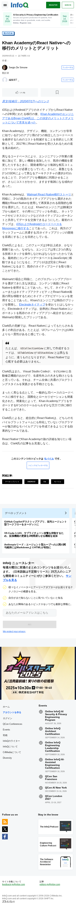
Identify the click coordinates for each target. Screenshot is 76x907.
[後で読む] (57, 92)
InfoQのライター (11, 741)
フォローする (67, 67)
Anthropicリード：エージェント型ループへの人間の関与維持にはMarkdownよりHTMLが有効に (35, 546)
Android (31, 481)
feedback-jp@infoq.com (13, 884)
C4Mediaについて (12, 752)
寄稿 (5, 735)
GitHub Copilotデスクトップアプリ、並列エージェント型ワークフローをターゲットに (35, 523)
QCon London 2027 (53, 797)
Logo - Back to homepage (20, 4)
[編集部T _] (4, 80)
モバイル (8, 33)
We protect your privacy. (14, 631)
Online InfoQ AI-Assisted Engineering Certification (54, 763)
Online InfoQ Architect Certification (52, 731)
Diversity (7, 758)
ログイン (7, 718)
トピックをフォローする (38, 465)
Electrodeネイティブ (32, 304)
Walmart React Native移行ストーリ (49, 194)
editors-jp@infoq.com (50, 884)
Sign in (68, 5)
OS (44, 481)
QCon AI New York (56, 787)
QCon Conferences (12, 724)
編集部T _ (14, 79)
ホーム (6, 706)
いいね (22, 92)
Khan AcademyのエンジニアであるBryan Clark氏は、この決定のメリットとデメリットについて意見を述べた (38, 118)
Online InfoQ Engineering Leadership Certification (52, 746)
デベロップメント (12, 481)
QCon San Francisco (51, 778)
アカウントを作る (12, 712)
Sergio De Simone (18, 67)
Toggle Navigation (5, 5)
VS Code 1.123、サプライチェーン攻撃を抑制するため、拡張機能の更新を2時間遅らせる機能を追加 (34, 534)
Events (6, 729)
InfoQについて (10, 746)
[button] (29, 624)
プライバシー (8, 901)
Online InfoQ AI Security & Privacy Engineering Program (56, 715)
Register (53, 5)
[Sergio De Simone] (4, 67)
